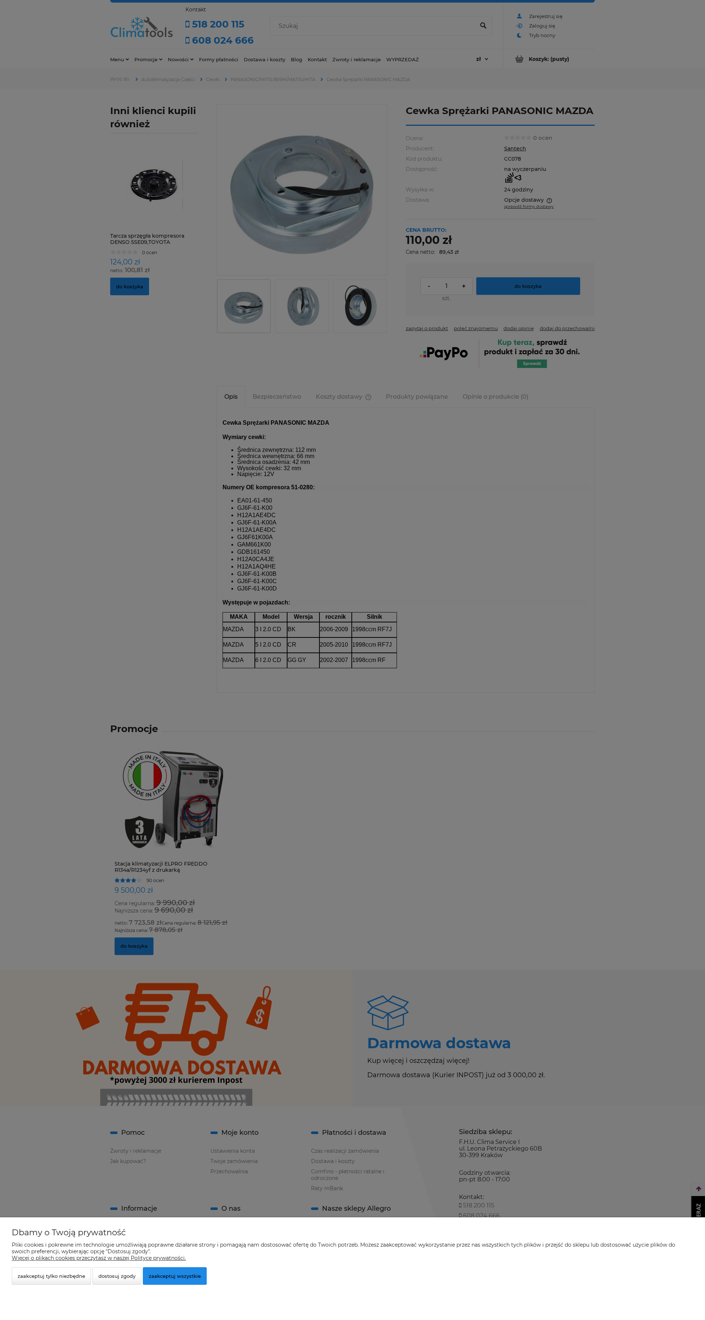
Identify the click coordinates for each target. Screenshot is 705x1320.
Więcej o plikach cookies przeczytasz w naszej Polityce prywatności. (99, 1258)
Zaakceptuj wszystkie (175, 1276)
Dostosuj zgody (116, 1276)
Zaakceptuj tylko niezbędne (51, 1276)
